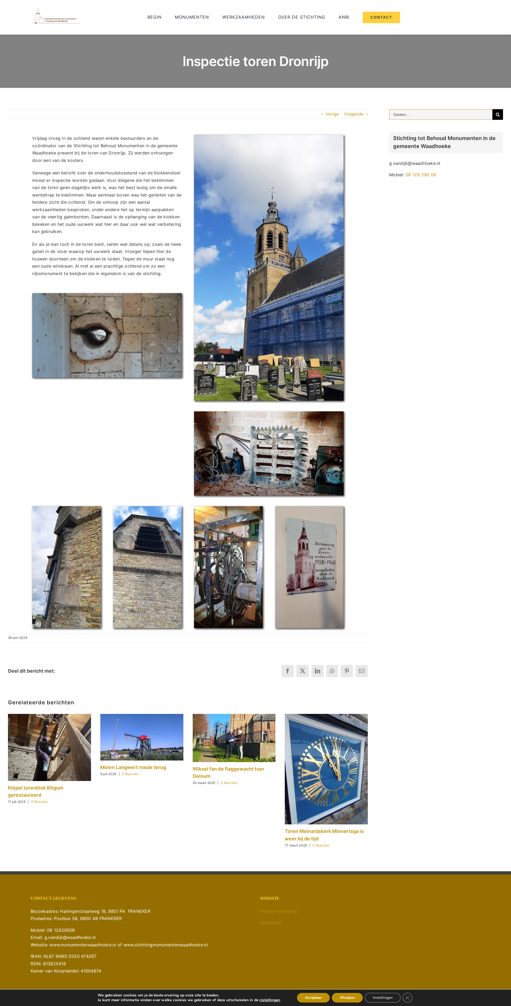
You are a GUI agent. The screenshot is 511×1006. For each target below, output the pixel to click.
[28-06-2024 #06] (228, 508)
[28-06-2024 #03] (147, 508)
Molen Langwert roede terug (133, 767)
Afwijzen (347, 997)
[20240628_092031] (269, 137)
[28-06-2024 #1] (107, 295)
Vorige (332, 114)
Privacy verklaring (278, 911)
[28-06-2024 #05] (309, 508)
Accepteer (313, 997)
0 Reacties (39, 802)
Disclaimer (271, 922)
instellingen (269, 1000)
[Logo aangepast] (56, 9)
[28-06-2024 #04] (66, 508)
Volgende (354, 114)
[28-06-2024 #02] (269, 413)
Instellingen (383, 997)
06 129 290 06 (421, 174)
